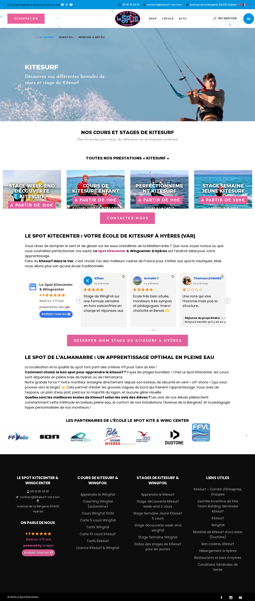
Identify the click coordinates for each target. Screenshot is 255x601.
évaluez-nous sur (54, 314)
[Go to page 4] (159, 329)
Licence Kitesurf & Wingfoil (97, 548)
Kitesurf (218, 518)
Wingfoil (217, 525)
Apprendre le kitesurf (157, 494)
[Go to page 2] (153, 330)
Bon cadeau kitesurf (218, 544)
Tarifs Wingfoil (97, 527)
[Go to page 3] (156, 330)
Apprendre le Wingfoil (97, 494)
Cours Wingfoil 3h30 (98, 513)
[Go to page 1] (150, 330)
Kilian (99, 278)
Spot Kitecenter (112, 251)
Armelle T (151, 278)
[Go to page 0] (147, 329)
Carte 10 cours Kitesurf (98, 534)
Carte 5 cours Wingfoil (98, 520)
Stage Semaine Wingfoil (157, 537)
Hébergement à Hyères (218, 551)
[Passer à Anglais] (241, 4)
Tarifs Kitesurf (98, 541)
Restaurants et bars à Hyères (217, 558)
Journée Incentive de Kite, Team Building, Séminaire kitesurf (218, 506)
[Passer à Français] (245, 4)
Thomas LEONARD (207, 278)
